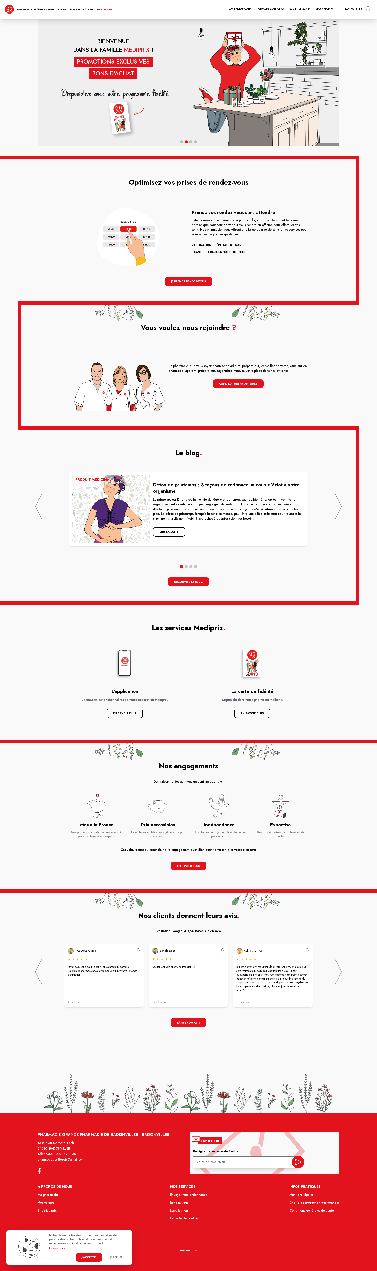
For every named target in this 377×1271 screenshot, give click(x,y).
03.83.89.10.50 (65, 1154)
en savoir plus (188, 866)
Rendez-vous (179, 1202)
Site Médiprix (47, 1210)
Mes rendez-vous (240, 9)
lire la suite (169, 532)
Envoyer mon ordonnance (188, 1194)
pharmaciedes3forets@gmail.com (61, 1159)
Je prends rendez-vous (188, 281)
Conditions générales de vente (311, 1210)
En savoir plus (124, 713)
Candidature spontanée (238, 384)
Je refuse (116, 1257)
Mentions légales (301, 1194)
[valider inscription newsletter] (298, 1162)
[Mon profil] (368, 9)
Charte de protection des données (314, 1202)
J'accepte (89, 1257)
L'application (179, 1210)
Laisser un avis (188, 1022)
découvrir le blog (188, 582)
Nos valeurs (353, 9)
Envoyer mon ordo (271, 9)
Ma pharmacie (300, 9)
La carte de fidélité (184, 1218)
